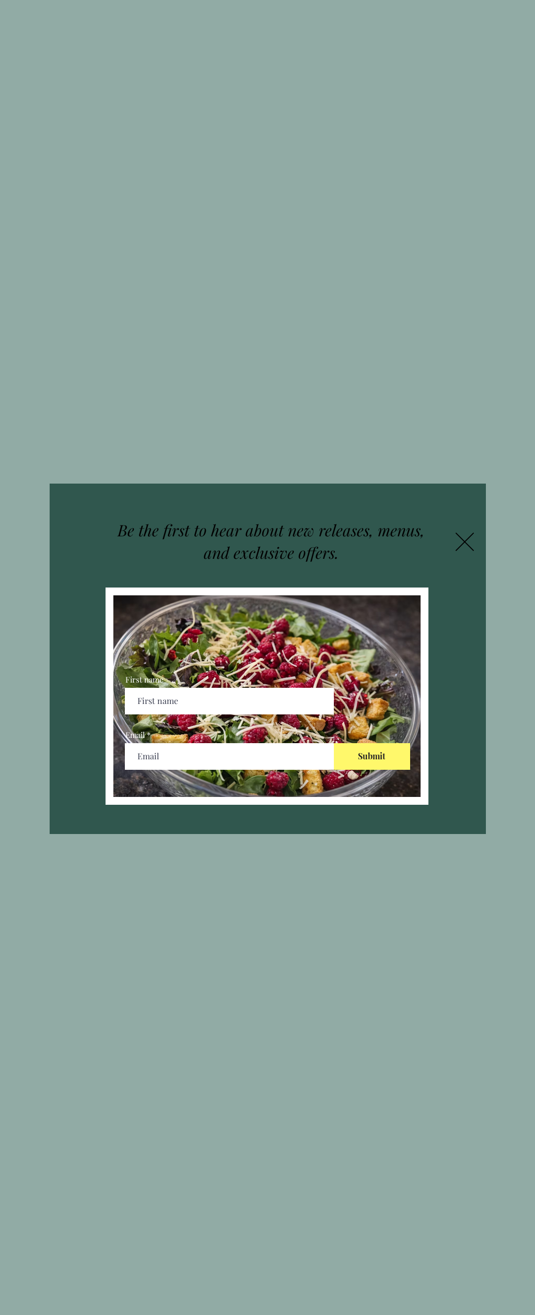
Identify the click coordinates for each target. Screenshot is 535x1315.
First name (144, 680)
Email (135, 735)
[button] (465, 542)
